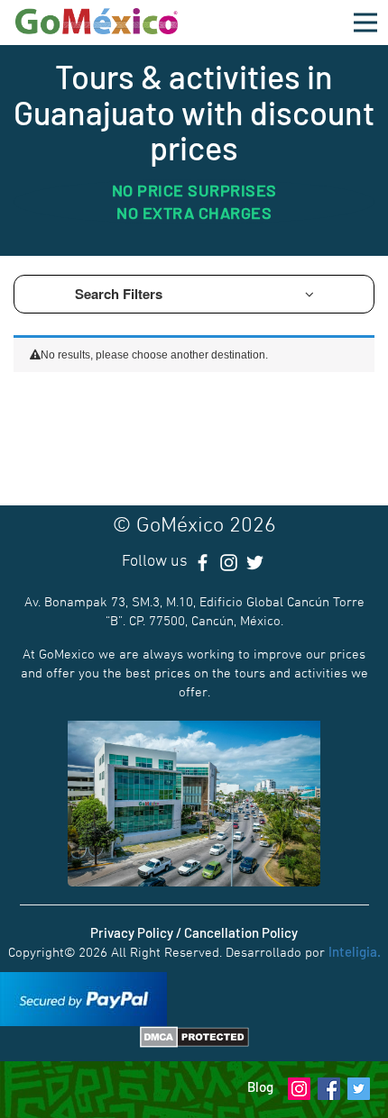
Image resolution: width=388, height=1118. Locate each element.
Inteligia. (354, 951)
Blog (260, 1086)
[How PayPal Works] (83, 997)
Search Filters (120, 294)
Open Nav (365, 22)
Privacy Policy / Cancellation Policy (194, 932)
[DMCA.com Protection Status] (194, 1035)
